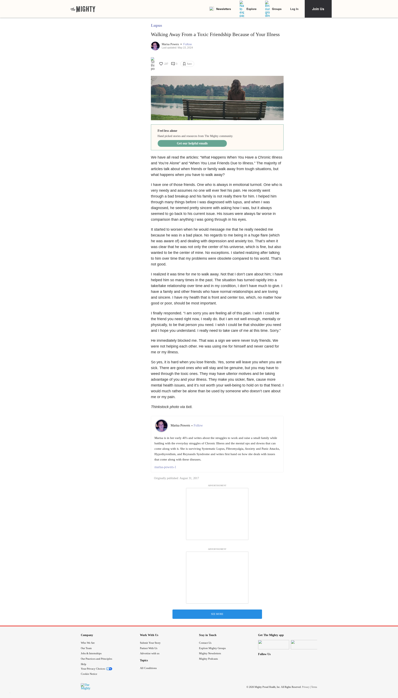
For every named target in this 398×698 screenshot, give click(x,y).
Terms (314, 687)
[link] (82, 8)
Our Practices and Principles (96, 658)
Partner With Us (148, 648)
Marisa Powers (171, 44)
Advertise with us (149, 653)
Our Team (86, 648)
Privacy (305, 687)
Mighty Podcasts (208, 658)
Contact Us (205, 642)
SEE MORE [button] (217, 614)
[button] (187, 44)
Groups (277, 9)
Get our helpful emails (192, 143)
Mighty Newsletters (210, 653)
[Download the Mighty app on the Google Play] (306, 644)
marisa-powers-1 (165, 467)
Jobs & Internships (91, 653)
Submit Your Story (150, 642)
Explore (251, 9)
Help (83, 664)
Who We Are (88, 642)
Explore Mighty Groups (212, 648)
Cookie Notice (89, 673)
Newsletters (223, 9)
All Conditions (148, 668)
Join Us (318, 8)
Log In (294, 9)
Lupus (156, 25)
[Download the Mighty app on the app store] (273, 644)
